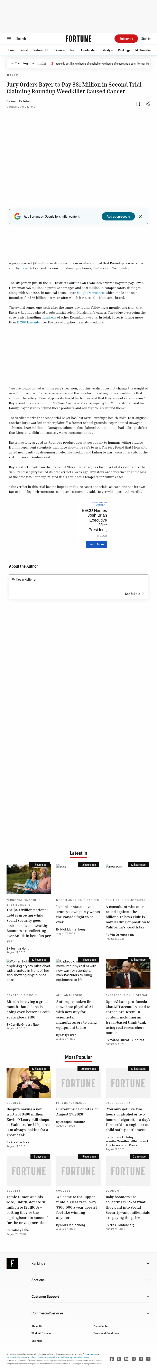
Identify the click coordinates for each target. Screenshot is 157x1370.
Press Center (101, 1326)
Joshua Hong (20, 948)
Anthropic (73, 995)
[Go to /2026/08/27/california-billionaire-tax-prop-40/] (128, 879)
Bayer (12, 75)
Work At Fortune (41, 1333)
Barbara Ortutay (121, 1137)
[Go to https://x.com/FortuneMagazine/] (119, 1359)
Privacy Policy (12, 1357)
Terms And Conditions (106, 1333)
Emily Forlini (68, 1035)
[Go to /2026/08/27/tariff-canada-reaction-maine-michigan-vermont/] (78, 879)
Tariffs (93, 900)
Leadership (88, 50)
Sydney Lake (20, 1230)
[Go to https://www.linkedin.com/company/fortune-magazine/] (126, 1359)
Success (14, 1103)
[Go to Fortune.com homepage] (78, 38)
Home (11, 50)
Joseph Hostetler (72, 1122)
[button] (11, 50)
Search (21, 38)
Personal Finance (22, 900)
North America (69, 900)
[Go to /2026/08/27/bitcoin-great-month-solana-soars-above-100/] (29, 974)
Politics (113, 900)
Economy (113, 1191)
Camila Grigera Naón (25, 1024)
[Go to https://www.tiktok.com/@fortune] (141, 1359)
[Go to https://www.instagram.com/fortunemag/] (134, 1359)
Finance (59, 50)
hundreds (49, 317)
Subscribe (126, 38)
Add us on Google (118, 216)
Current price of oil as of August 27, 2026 (77, 1111)
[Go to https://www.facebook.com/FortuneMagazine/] (112, 1359)
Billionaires (135, 900)
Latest (23, 50)
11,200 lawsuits (28, 322)
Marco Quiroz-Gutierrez (127, 1040)
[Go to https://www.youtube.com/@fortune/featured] (148, 1359)
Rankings (124, 50)
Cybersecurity (118, 995)
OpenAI (141, 995)
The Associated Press (121, 1145)
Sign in (145, 38)
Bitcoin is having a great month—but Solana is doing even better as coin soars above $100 (28, 1009)
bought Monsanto (90, 293)
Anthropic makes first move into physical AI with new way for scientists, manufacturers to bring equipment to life (76, 1014)
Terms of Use (92, 1354)
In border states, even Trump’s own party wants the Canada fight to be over (78, 914)
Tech (73, 50)
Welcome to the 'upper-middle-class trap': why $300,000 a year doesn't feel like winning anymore (76, 1207)
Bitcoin (30, 995)
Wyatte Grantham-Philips (124, 1141)
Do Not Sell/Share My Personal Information (72, 1357)
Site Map (36, 1340)
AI (57, 995)
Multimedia (143, 50)
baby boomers (19, 905)
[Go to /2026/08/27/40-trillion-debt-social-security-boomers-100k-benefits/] (29, 879)
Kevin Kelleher (21, 101)
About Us (36, 1326)
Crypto (13, 995)
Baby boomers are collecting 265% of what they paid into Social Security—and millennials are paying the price (128, 1207)
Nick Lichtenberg (72, 929)
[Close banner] (140, 216)
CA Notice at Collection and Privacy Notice (36, 1357)
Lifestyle (107, 50)
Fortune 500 (41, 50)
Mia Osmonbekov (122, 935)
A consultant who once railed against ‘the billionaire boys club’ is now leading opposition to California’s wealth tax (128, 916)
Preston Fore (20, 1142)
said (108, 268)
